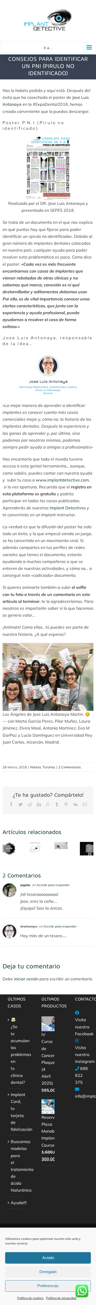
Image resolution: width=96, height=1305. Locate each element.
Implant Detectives (68, 507)
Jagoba (25, 885)
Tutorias (48, 767)
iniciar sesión (26, 978)
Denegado (48, 1271)
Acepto (48, 1257)
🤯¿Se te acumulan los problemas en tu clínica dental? (14, 1051)
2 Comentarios (69, 767)
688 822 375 (81, 1075)
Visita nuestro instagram (85, 1054)
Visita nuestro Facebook (84, 1026)
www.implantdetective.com (62, 480)
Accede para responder (53, 885)
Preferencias (48, 1286)
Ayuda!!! (14, 1202)
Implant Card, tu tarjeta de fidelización (14, 1112)
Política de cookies (30, 1298)
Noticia (35, 767)
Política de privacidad (61, 1298)
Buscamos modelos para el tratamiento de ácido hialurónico (14, 1166)
